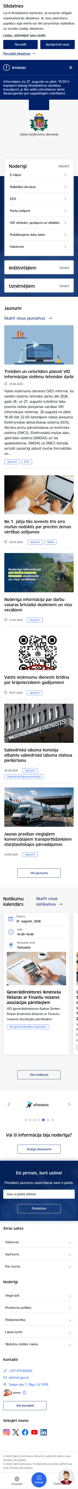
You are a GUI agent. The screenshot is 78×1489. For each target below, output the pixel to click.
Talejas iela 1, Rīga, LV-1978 (28, 1384)
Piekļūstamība (15, 1320)
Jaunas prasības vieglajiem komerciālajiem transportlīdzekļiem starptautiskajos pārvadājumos (38, 839)
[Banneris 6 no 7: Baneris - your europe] (39, 1104)
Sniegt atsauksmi (39, 1149)
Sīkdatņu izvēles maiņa (21, 1344)
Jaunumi (12, 461)
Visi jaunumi (39, 873)
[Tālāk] (69, 1104)
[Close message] (70, 67)
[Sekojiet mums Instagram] (6, 1432)
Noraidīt (20, 44)
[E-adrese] (12, 1392)
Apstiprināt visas (57, 44)
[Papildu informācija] (24, 1392)
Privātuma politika (18, 1308)
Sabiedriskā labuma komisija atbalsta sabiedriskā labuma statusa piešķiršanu (38, 755)
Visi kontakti (25, 1405)
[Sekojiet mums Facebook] (25, 1432)
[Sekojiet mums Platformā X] (16, 1432)
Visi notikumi (39, 1075)
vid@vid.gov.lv (19, 1377)
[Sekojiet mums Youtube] (34, 1432)
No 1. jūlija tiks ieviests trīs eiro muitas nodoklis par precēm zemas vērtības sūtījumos (37, 527)
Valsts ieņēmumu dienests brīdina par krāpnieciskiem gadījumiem (36, 680)
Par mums (12, 1266)
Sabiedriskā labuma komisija (24, 776)
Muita (50, 542)
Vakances (12, 1242)
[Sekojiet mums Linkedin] (44, 1432)
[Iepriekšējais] (8, 1104)
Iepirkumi (12, 1254)
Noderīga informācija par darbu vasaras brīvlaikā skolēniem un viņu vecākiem (38, 604)
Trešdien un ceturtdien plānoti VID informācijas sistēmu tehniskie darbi (39, 374)
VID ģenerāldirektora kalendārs (28, 1026)
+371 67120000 (20, 1371)
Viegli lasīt (12, 1295)
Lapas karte (13, 1332)
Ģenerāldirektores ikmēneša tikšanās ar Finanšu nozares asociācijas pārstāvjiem (34, 997)
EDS (26, 461)
